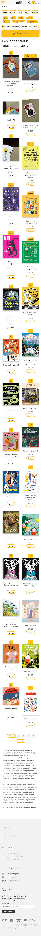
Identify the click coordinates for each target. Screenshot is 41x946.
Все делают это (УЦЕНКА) (11, 119)
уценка (35, 26)
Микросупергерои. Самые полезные (11, 584)
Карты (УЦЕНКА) (31, 84)
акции (5, 12)
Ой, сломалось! (31, 539)
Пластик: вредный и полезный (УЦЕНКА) (11, 83)
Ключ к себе (30, 625)
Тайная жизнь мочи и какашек (11, 455)
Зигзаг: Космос (31, 719)
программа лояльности (11, 853)
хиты (20, 12)
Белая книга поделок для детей (30, 497)
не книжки (25, 26)
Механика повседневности (31, 268)
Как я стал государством (31, 222)
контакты (5, 839)
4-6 (13, 18)
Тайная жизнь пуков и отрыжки (11, 709)
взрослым (32, 21)
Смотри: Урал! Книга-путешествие (30, 362)
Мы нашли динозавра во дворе (31, 175)
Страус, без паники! (11, 538)
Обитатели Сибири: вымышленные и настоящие (11, 317)
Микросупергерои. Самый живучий (31, 585)
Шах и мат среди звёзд (11, 216)
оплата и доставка (9, 835)
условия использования (11, 931)
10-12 (29, 18)
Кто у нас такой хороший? (30, 313)
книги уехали (6, 26)
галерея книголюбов (10, 859)
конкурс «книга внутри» (12, 856)
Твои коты (11, 497)
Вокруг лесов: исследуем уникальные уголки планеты (11, 623)
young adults (18, 21)
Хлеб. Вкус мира (30, 408)
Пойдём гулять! (31, 671)
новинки (13, 12)
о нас (3, 832)
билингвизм (15, 26)
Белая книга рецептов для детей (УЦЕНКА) (11, 167)
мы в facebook (11, 877)
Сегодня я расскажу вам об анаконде (11, 411)
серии (27, 12)
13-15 (6, 21)
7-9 (21, 18)
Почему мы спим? (30, 451)
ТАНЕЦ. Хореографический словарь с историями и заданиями (11, 266)
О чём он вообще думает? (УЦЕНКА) (31, 126)
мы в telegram (11, 881)
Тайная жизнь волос (11, 668)
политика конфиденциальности (14, 928)
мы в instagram (11, 874)
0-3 (5, 18)
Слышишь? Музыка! (11, 365)
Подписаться (8, 911)
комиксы (35, 12)
